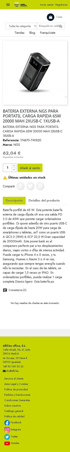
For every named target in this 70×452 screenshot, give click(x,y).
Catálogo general (13, 411)
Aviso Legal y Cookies (16, 384)
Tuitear (30, 186)
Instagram (15, 429)
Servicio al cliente (13, 378)
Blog (32, 33)
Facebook (15, 422)
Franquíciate (47, 33)
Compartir (20, 186)
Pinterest (40, 186)
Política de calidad (14, 416)
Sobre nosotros (12, 405)
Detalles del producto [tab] (44, 200)
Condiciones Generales (17, 400)
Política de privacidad (16, 389)
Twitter (14, 436)
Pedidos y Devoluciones (17, 395)
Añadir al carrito (30, 168)
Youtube (14, 443)
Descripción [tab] (14, 200)
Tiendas (19, 33)
